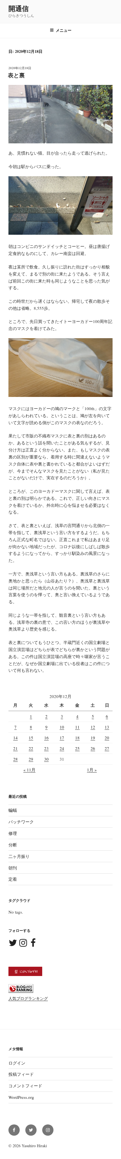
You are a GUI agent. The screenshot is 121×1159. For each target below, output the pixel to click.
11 (77, 727)
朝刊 (12, 868)
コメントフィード (25, 1085)
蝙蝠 (12, 810)
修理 (12, 833)
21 (15, 748)
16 (46, 737)
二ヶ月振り (19, 856)
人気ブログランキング (28, 998)
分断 (12, 845)
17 (62, 737)
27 (107, 748)
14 (15, 737)
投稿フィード (21, 1074)
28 (15, 759)
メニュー (63, 30)
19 (93, 737)
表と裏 (16, 75)
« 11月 (29, 769)
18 (77, 737)
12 (93, 727)
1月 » (92, 769)
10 (62, 727)
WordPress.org (21, 1097)
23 (46, 748)
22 (31, 748)
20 (107, 737)
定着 (12, 879)
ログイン (16, 1063)
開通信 (18, 8)
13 (107, 727)
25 (77, 748)
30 (46, 759)
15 (31, 737)
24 (62, 748)
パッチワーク (21, 821)
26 (93, 748)
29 (31, 759)
